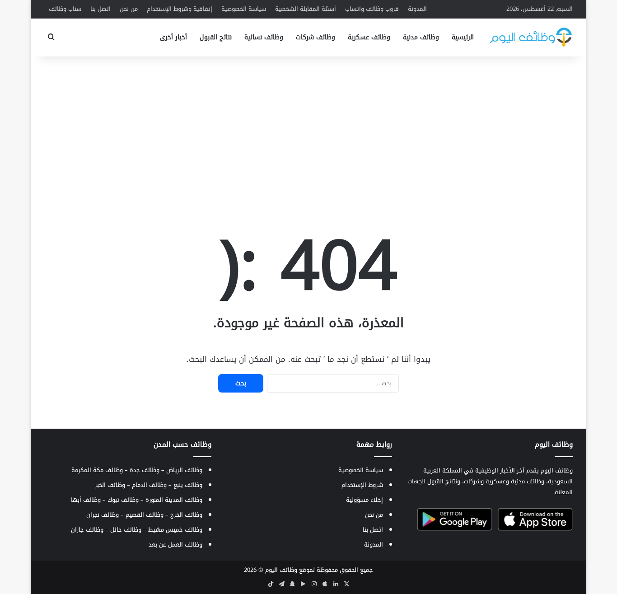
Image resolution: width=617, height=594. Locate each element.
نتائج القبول (216, 37)
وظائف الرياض (184, 470)
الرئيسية (463, 37)
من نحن (129, 8)
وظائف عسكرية (369, 37)
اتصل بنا (100, 8)
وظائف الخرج (186, 514)
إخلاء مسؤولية (364, 499)
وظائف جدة (144, 470)
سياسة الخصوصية (243, 8)
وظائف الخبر (110, 485)
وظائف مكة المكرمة (97, 470)
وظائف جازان (87, 529)
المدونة (417, 8)
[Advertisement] (308, 128)
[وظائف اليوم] (531, 37)
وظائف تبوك (123, 499)
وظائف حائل (125, 529)
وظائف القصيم (145, 514)
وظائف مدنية (421, 37)
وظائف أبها (86, 499)
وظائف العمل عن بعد (175, 544)
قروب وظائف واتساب (372, 8)
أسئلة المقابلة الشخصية (305, 8)
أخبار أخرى (173, 37)
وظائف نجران (102, 514)
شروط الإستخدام (362, 485)
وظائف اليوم (281, 569)
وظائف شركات (315, 37)
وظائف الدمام (149, 485)
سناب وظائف (65, 8)
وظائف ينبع (187, 485)
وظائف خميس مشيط (175, 529)
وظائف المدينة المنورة (173, 499)
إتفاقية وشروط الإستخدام (179, 8)
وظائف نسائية (263, 37)
